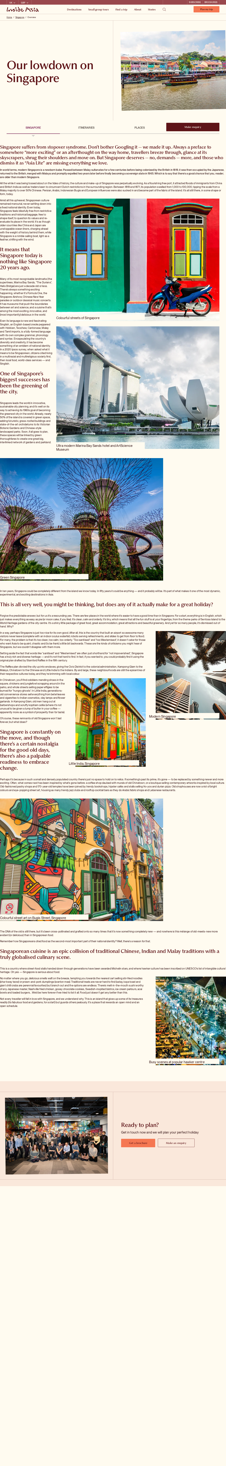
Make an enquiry (176, 1143)
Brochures (211, 2)
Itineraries (86, 127)
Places (140, 127)
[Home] (23, 9)
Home (9, 17)
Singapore (19, 17)
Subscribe (195, 2)
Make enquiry (192, 127)
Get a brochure (138, 1143)
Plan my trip (206, 10)
